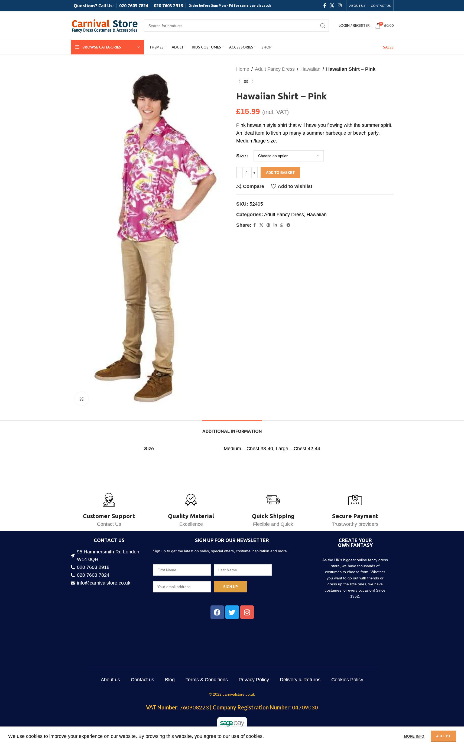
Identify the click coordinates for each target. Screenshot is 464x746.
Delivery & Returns (300, 679)
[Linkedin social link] (275, 225)
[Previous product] (239, 82)
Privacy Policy (254, 679)
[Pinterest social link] (268, 225)
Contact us (142, 679)
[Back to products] (246, 82)
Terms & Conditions (207, 679)
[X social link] (332, 5)
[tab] (232, 428)
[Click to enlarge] (81, 399)
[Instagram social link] (339, 5)
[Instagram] (247, 612)
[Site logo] (104, 25)
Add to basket (280, 173)
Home (242, 69)
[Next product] (252, 82)
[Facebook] (217, 612)
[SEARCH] (323, 26)
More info (414, 736)
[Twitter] (232, 612)
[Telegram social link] (288, 225)
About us (110, 679)
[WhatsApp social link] (281, 225)
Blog (170, 679)
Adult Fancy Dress (275, 69)
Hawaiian (310, 69)
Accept (443, 736)
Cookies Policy (347, 679)
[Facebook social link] (325, 5)
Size (241, 155)
